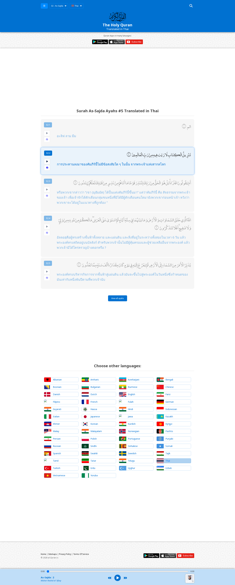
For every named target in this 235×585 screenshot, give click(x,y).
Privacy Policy (65, 554)
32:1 (48, 124)
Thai (76, 5)
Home (43, 554)
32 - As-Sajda (57, 5)
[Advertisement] (117, 75)
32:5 (48, 263)
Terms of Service (81, 554)
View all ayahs (117, 298)
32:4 (48, 218)
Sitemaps (52, 554)
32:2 (48, 153)
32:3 (48, 181)
